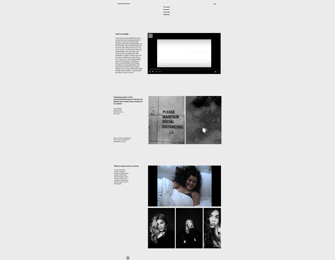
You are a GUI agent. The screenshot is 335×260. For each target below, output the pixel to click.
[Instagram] (128, 258)
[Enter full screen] (218, 72)
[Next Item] (218, 120)
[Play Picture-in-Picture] (215, 72)
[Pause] (150, 72)
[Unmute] (153, 72)
